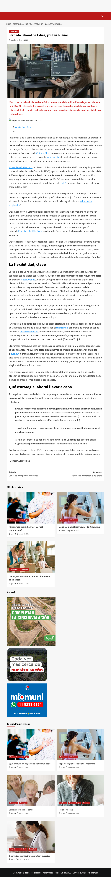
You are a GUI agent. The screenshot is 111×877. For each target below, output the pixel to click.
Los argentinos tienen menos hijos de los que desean (29, 578)
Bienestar (13, 803)
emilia (63, 531)
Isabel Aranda (28, 279)
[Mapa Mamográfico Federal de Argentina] (80, 508)
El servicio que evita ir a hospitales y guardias (29, 856)
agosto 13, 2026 (24, 584)
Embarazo (24, 569)
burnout (15, 353)
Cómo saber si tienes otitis (21, 809)
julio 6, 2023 (23, 40)
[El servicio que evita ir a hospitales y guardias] (31, 837)
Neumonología (74, 803)
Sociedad (32, 849)
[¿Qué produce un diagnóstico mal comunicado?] (31, 508)
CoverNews (78, 872)
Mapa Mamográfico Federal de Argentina (79, 527)
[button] (9, 15)
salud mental (53, 156)
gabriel (13, 40)
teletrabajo (62, 327)
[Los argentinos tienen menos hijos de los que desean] (31, 557)
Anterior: (23, 474)
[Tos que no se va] (80, 790)
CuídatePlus (42, 153)
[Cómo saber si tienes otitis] (31, 790)
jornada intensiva (29, 331)
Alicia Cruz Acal (23, 127)
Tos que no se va (66, 809)
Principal (23, 803)
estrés (64, 183)
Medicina (73, 520)
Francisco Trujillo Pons (30, 231)
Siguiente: (87, 474)
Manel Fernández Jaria (20, 167)
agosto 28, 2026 (24, 534)
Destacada (13, 31)
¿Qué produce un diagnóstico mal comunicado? (26, 528)
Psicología (24, 520)
